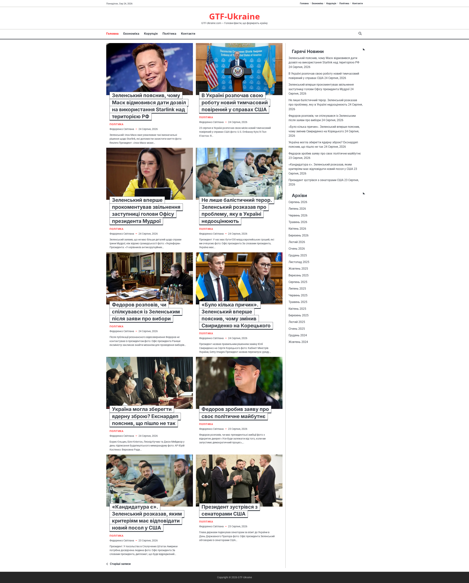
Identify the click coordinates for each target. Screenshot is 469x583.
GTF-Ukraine (234, 16)
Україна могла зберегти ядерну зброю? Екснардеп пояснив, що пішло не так (145, 416)
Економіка (317, 3)
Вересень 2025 (299, 275)
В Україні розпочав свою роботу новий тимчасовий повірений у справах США (235, 102)
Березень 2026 (299, 235)
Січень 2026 (297, 249)
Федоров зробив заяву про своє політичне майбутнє (325, 153)
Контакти (357, 3)
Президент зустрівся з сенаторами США (316, 180)
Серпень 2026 (298, 202)
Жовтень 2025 (298, 269)
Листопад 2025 (299, 262)
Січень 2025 (297, 328)
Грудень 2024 (298, 335)
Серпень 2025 (298, 282)
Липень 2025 (297, 288)
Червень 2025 (298, 295)
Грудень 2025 (298, 255)
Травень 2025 (298, 302)
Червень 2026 (298, 215)
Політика (344, 3)
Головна (304, 3)
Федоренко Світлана (122, 129)
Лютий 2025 (297, 322)
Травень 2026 (298, 222)
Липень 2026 (297, 209)
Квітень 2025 (297, 308)
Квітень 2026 (297, 229)
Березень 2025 (299, 315)
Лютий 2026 (297, 242)
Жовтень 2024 (298, 342)
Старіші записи (120, 564)
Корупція (331, 3)
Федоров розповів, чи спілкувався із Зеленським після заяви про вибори (146, 312)
